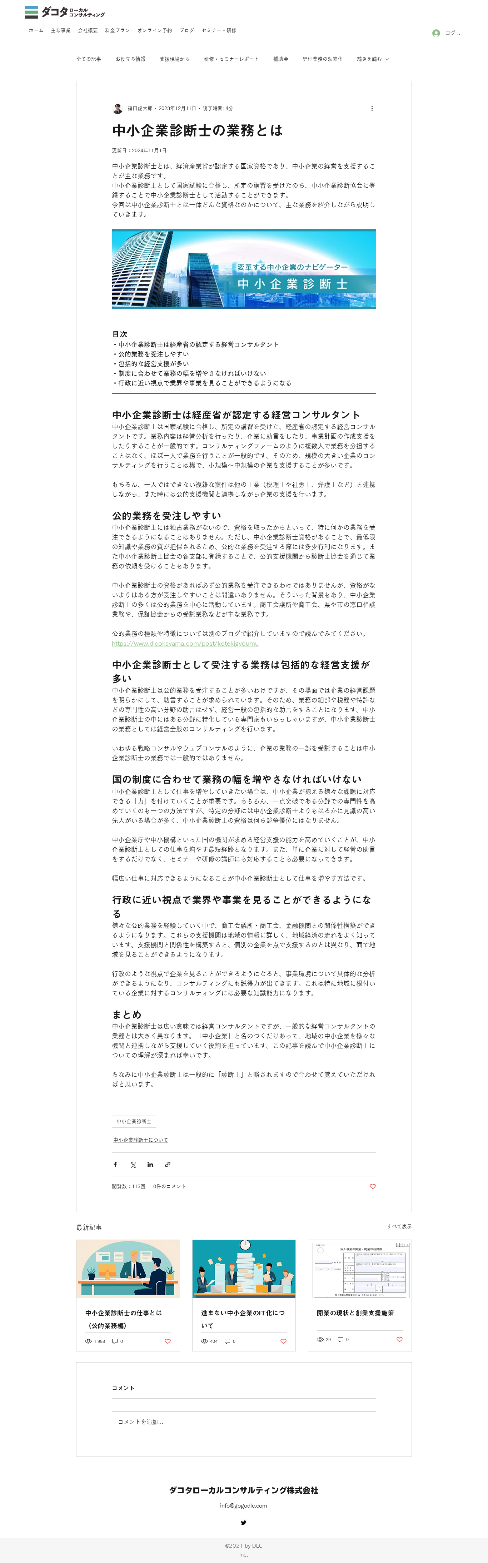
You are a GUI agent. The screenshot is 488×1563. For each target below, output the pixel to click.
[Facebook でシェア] (115, 1164)
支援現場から (175, 58)
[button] (60, 30)
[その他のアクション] (372, 108)
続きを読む (369, 58)
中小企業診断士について (140, 1139)
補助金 (280, 58)
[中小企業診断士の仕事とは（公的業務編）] (128, 1269)
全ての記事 (88, 58)
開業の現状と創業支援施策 (355, 1313)
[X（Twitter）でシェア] (132, 1164)
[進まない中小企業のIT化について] (244, 1269)
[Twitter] (243, 1522)
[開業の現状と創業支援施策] (360, 1269)
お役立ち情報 (130, 58)
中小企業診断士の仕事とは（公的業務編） (123, 1319)
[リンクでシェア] (167, 1164)
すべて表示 (399, 1226)
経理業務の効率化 (323, 58)
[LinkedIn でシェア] (150, 1164)
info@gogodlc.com (243, 1505)
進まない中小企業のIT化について (243, 1319)
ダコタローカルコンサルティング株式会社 (243, 1490)
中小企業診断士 (133, 1121)
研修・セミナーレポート (231, 58)
